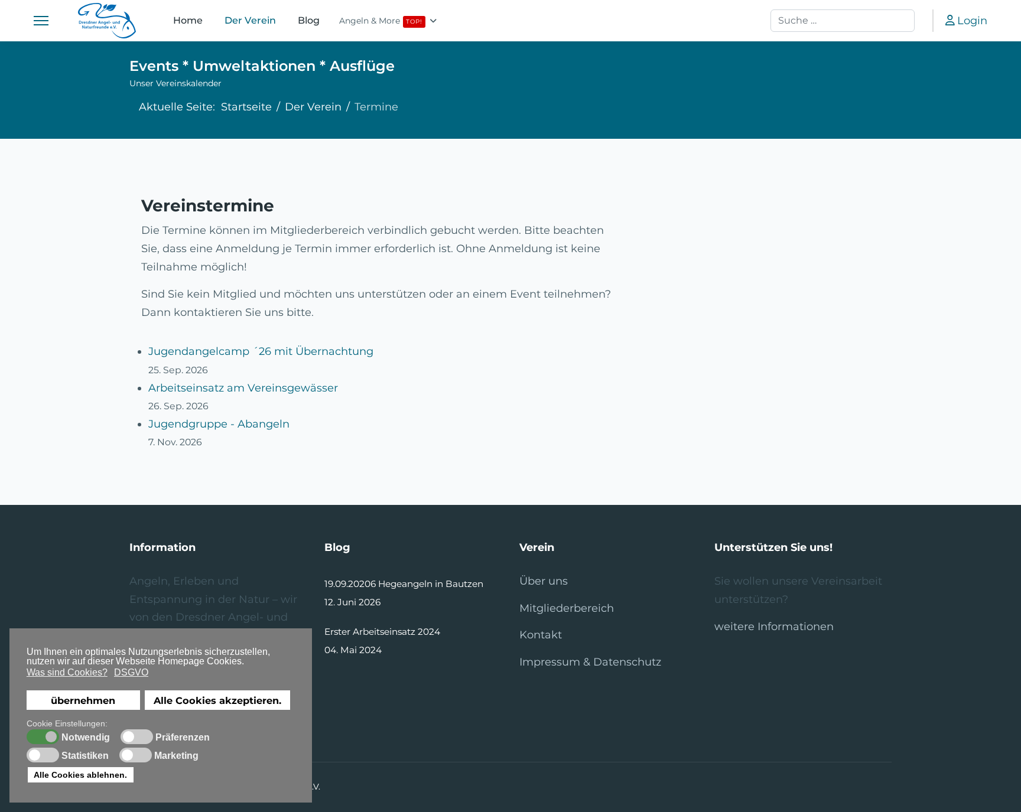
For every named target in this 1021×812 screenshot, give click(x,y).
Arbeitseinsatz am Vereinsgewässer (243, 387)
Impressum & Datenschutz (590, 662)
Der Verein (251, 20)
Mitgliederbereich (566, 608)
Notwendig (85, 737)
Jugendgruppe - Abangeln (219, 424)
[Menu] (41, 20)
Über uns (543, 581)
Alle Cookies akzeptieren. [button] (217, 700)
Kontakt (540, 634)
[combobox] (842, 20)
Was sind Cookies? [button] (67, 672)
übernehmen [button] (83, 700)
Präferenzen (182, 737)
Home (188, 20)
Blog (309, 20)
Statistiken (85, 756)
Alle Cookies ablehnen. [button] (80, 775)
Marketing (176, 756)
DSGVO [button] (131, 672)
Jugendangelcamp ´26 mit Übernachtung (260, 351)
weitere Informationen (774, 626)
